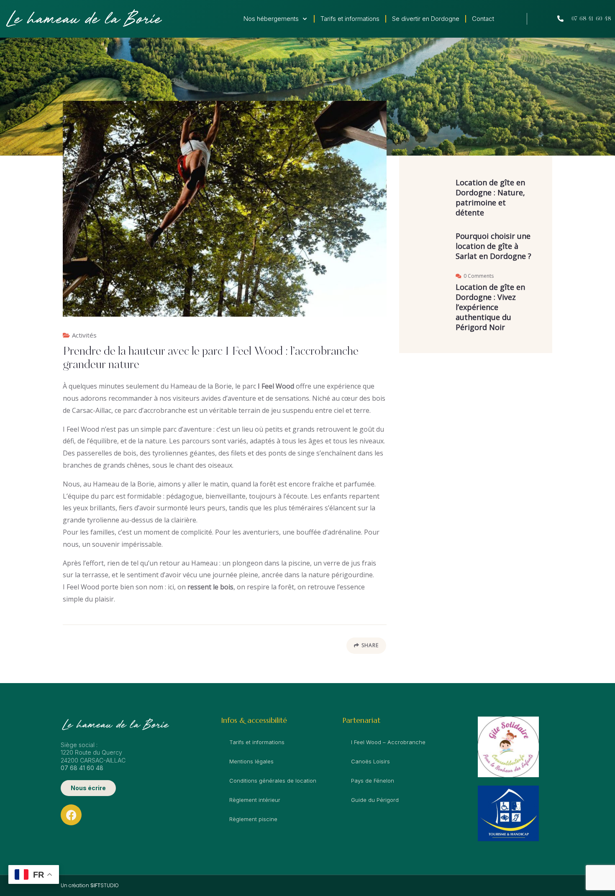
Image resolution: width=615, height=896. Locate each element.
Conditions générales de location (272, 780)
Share (370, 645)
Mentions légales (251, 761)
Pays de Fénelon (372, 780)
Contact (483, 19)
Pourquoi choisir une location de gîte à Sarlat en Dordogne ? (493, 246)
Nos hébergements (271, 19)
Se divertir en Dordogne (425, 19)
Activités (84, 335)
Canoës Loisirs (370, 761)
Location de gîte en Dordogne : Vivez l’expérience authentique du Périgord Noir (490, 307)
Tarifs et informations (349, 19)
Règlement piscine (253, 819)
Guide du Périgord (375, 799)
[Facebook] (71, 814)
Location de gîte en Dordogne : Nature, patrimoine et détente (490, 197)
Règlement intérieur (254, 799)
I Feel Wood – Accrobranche (388, 742)
